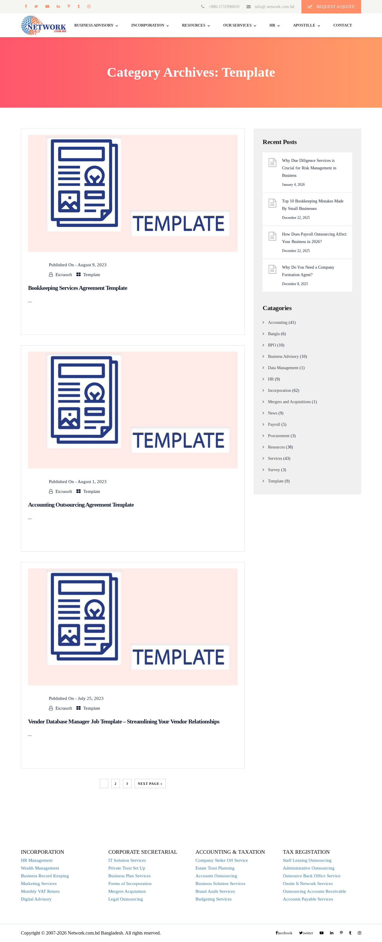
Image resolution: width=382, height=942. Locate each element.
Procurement (278, 436)
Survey (274, 470)
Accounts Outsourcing (216, 875)
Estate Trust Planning (215, 868)
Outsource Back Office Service (312, 875)
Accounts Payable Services (308, 899)
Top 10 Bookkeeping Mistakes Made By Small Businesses (313, 205)
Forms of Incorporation (130, 883)
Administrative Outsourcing (309, 868)
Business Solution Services (220, 883)
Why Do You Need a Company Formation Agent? (308, 271)
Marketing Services (39, 883)
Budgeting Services (213, 899)
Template (91, 274)
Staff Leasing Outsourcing (307, 860)
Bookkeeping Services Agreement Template (77, 287)
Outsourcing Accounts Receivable (314, 891)
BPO (272, 345)
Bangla (274, 334)
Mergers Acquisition (127, 891)
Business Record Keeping (45, 875)
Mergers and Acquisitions (289, 402)
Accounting (277, 322)
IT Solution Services (127, 860)
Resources (193, 25)
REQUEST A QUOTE (335, 6)
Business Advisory (283, 356)
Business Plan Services (129, 875)
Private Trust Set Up (126, 868)
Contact (342, 25)
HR (272, 25)
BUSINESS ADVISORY (93, 25)
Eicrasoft (64, 274)
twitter (35, 6)
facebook (25, 6)
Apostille (304, 25)
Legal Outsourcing (125, 899)
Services (275, 458)
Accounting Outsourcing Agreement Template (81, 504)
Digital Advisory (36, 899)
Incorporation (147, 25)
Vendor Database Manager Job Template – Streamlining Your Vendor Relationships (123, 721)
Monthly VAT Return (40, 891)
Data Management (283, 368)
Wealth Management (40, 868)
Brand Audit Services (215, 891)
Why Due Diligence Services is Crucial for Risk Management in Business (309, 168)
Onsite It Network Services (308, 883)
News (272, 413)
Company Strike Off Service (221, 860)
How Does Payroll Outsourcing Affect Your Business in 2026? (314, 238)
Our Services (237, 25)
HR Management (37, 860)
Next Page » (150, 783)
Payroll (274, 424)
